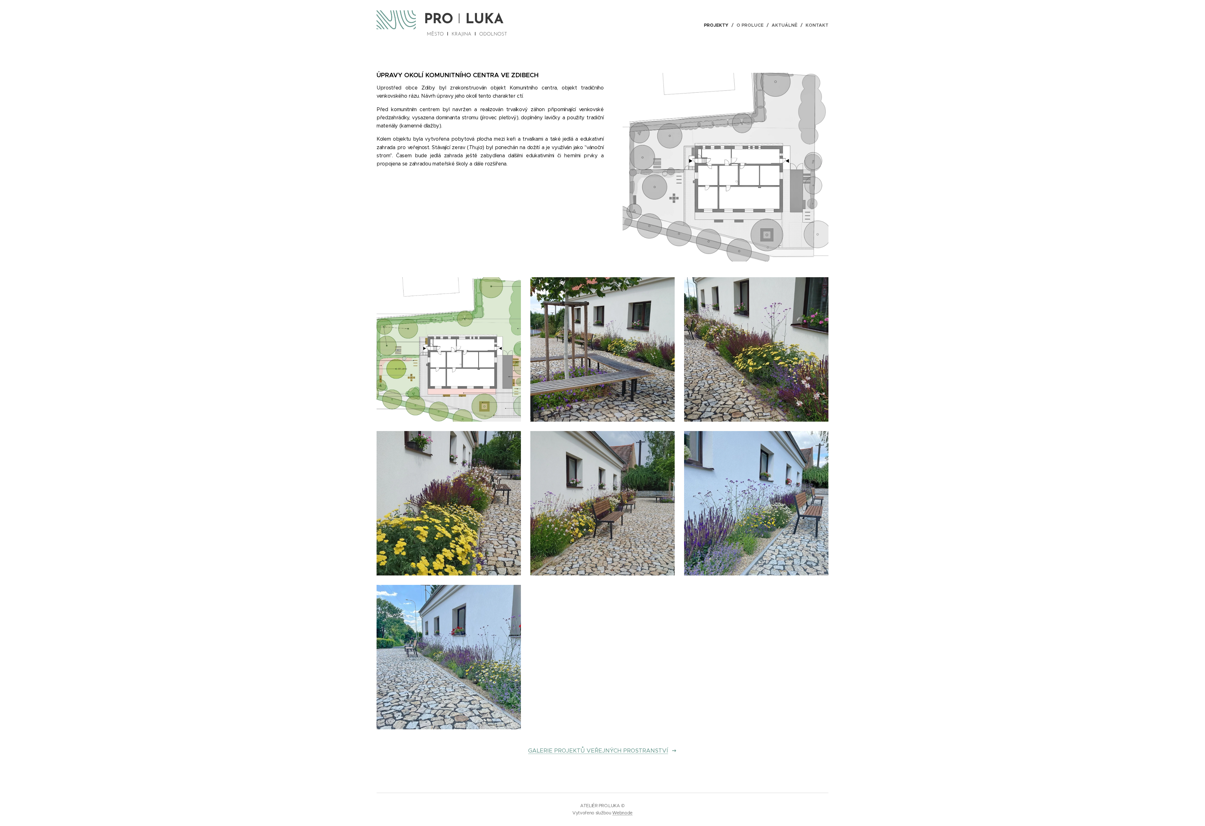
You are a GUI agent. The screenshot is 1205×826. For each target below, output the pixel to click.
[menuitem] (717, 25)
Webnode (622, 813)
